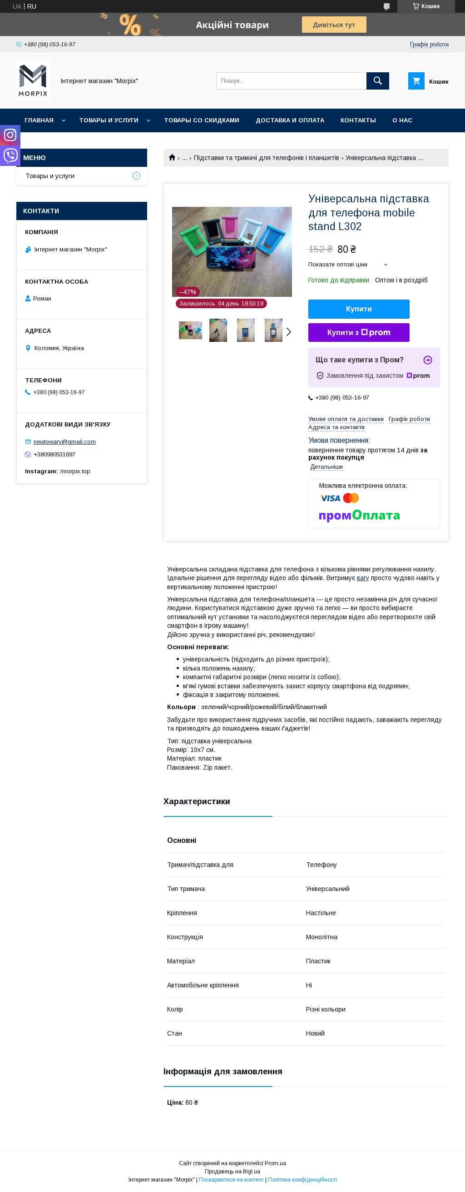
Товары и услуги (109, 120)
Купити (359, 309)
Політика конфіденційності (302, 1180)
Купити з (343, 332)
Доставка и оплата (290, 120)
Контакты (358, 120)
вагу (363, 577)
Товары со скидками (201, 120)
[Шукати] (377, 81)
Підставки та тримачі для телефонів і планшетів (266, 157)
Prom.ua (275, 1163)
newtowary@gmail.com (65, 441)
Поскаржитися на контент (231, 1180)
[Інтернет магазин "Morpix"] (32, 96)
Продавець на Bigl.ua (232, 1171)
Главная (39, 120)
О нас (402, 120)
